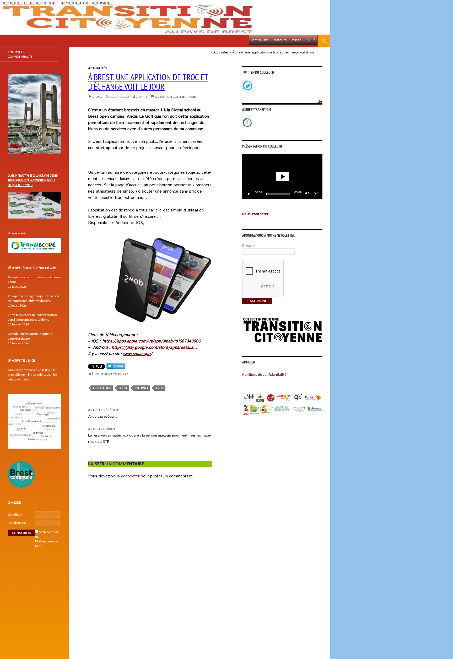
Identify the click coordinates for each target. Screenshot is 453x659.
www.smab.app (136, 354)
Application (102, 388)
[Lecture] (249, 194)
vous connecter (125, 476)
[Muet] (307, 194)
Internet (141, 388)
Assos (296, 39)
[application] (282, 176)
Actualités (260, 39)
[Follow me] (115, 367)
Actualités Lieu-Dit (23, 360)
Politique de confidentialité (324, 98)
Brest (123, 388)
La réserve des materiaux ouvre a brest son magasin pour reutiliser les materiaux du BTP (149, 435)
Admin (141, 97)
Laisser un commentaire (175, 97)
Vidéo (97, 97)
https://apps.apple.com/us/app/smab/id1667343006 (151, 341)
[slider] (278, 194)
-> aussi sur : (17, 233)
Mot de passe (17, 523)
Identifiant (15, 514)
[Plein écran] (315, 194)
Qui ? (310, 39)
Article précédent (104, 413)
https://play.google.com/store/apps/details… (154, 348)
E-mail (248, 245)
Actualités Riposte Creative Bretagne (34, 268)
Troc (160, 388)
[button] (282, 176)
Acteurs (280, 39)
